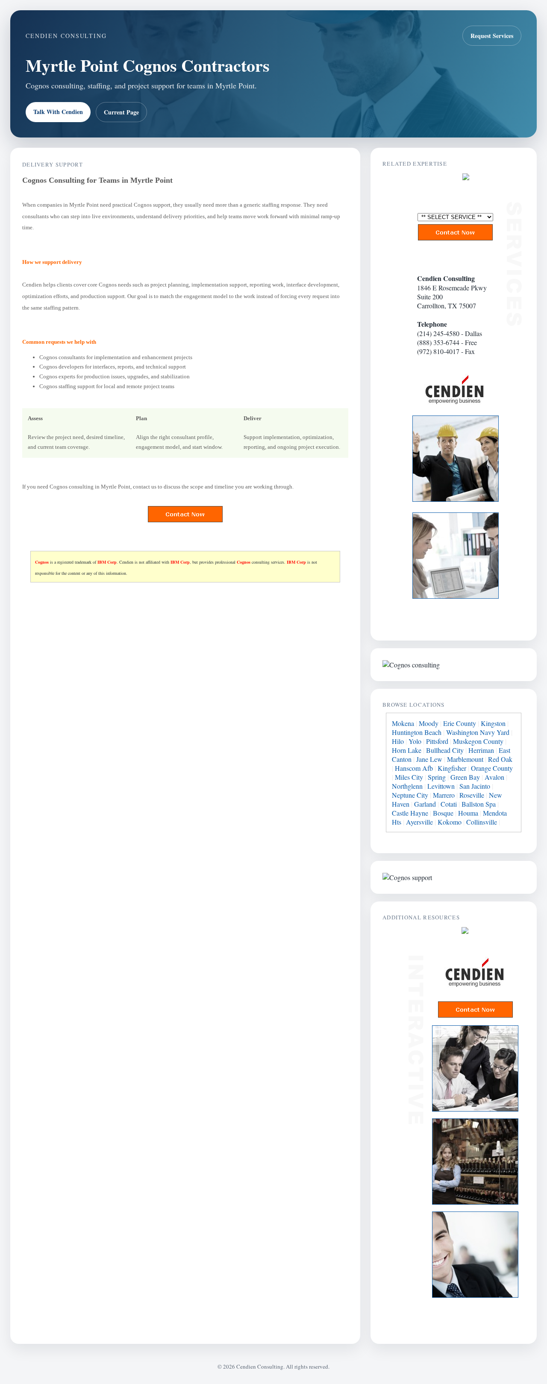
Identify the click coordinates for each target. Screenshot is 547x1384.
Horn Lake (406, 750)
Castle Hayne (410, 812)
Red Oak (500, 759)
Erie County (459, 723)
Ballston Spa (479, 803)
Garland (425, 803)
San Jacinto (474, 785)
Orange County (492, 768)
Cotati (449, 803)
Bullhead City (445, 750)
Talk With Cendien (58, 111)
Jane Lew (429, 759)
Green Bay (465, 776)
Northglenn (407, 785)
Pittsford (437, 741)
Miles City (409, 776)
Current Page (121, 112)
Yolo (415, 741)
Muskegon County (478, 741)
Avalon (494, 776)
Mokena (403, 723)
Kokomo (450, 821)
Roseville (471, 794)
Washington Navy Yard (477, 732)
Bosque (443, 812)
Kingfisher (452, 768)
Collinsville (481, 821)
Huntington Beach (416, 732)
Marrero (444, 794)
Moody (428, 723)
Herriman (481, 750)
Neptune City (410, 794)
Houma (468, 812)
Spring (437, 776)
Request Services (492, 35)
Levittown (441, 785)
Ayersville (419, 821)
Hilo (398, 741)
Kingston (493, 723)
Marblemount (465, 759)
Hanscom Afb (414, 768)
